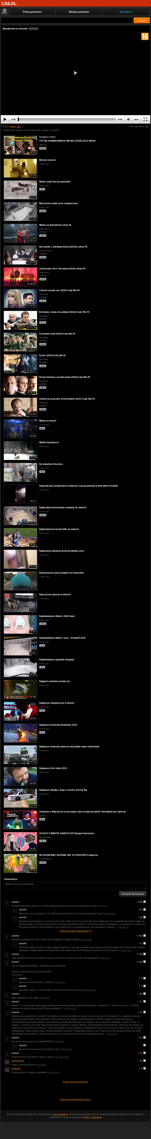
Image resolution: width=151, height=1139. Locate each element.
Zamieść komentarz (132, 893)
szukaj (141, 20)
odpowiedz (102, 906)
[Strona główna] (9, 3)
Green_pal (15, 126)
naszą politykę (60, 1114)
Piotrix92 (16, 1068)
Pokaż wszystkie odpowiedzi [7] (75, 931)
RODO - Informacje (92, 1117)
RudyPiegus (18, 1061)
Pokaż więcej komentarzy (75, 1082)
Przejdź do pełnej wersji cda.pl (75, 1099)
